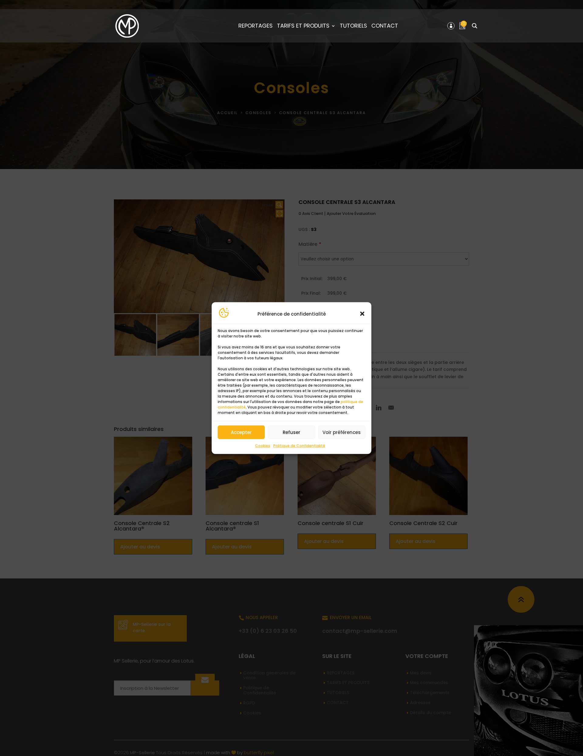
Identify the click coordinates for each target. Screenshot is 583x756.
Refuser (291, 432)
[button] (362, 314)
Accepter (241, 432)
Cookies (262, 445)
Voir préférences (341, 432)
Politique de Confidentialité (299, 445)
